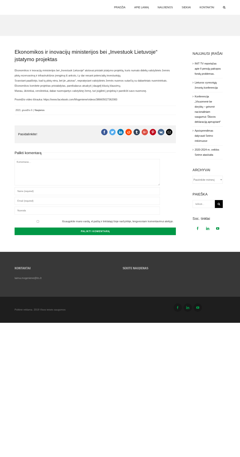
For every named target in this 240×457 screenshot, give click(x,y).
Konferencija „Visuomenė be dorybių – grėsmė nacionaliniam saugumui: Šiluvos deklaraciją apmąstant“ (208, 109)
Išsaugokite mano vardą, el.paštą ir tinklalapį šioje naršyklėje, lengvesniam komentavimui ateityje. (117, 221)
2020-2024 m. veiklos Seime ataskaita (207, 152)
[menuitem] (124, 7)
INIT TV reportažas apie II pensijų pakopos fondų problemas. (208, 68)
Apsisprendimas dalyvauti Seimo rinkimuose (204, 135)
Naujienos (40, 110)
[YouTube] (218, 228)
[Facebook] (198, 228)
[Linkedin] (208, 228)
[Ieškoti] (224, 7)
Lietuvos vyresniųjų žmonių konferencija (206, 85)
